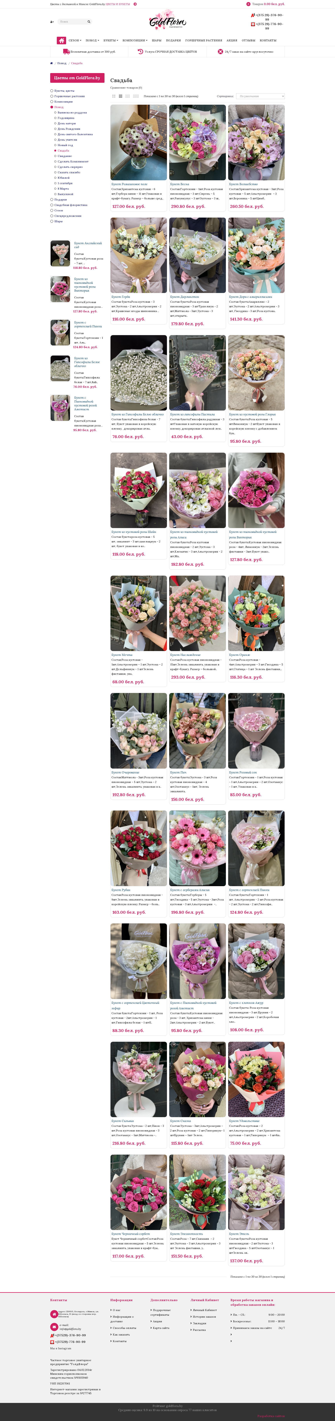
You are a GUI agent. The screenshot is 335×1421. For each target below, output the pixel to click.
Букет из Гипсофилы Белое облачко (87, 362)
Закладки (199, 1323)
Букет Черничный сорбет (130, 1234)
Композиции (63, 101)
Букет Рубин (120, 890)
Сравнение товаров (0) (126, 87)
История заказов (204, 1316)
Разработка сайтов (271, 1416)
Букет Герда (120, 297)
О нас (116, 1310)
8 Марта (63, 188)
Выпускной (65, 194)
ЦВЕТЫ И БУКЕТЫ (118, 4)
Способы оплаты (124, 1328)
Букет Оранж (239, 655)
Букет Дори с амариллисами (250, 297)
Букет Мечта (121, 655)
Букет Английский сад (88, 245)
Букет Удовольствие (244, 1121)
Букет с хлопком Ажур (246, 1003)
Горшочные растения (69, 96)
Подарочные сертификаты (160, 1312)
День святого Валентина (75, 134)
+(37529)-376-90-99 (70, 1335)
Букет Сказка (180, 1121)
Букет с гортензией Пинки (88, 324)
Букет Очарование (125, 772)
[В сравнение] (162, 200)
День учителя (67, 139)
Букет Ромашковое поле (129, 184)
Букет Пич (178, 772)
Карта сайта (161, 1328)
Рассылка (199, 1330)
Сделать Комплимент (73, 161)
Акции (157, 1321)
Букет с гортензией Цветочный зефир (135, 1005)
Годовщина (66, 118)
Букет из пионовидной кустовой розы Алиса (194, 534)
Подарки (60, 199)
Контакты (120, 1341)
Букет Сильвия (122, 1121)
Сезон (58, 210)
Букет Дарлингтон (184, 297)
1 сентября (65, 183)
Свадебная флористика (70, 205)
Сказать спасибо (69, 172)
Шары (58, 221)
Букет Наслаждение (185, 655)
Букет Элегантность (186, 1234)
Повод (61, 63)
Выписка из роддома (72, 112)
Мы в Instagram (60, 1348)
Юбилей (64, 178)
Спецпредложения (67, 216)
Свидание (65, 156)
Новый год (65, 145)
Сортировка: (225, 96)
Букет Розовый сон (243, 772)
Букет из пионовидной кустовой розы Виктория (85, 284)
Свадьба (76, 63)
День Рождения (69, 129)
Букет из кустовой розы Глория (252, 414)
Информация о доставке (122, 1319)
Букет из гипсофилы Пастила (192, 414)
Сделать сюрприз (70, 167)
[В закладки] (155, 200)
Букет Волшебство (243, 184)
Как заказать (121, 1334)
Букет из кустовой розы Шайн (133, 532)
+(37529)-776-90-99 (70, 1342)
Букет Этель (239, 1234)
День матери (67, 123)
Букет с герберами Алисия (190, 890)
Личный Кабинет (205, 1310)
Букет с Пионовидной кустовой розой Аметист (85, 403)
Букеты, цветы (64, 90)
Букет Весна (179, 184)
